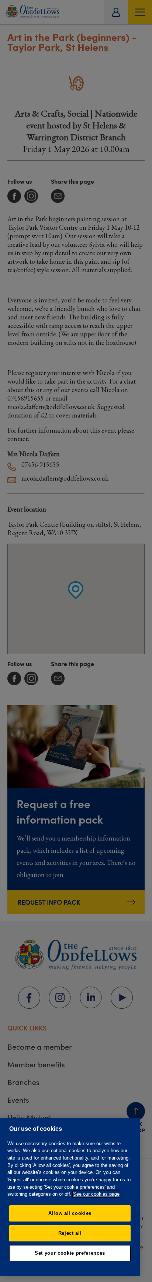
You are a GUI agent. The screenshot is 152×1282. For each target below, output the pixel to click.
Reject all (70, 1233)
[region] (70, 1197)
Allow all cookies (69, 1213)
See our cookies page (96, 1194)
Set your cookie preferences (70, 1253)
